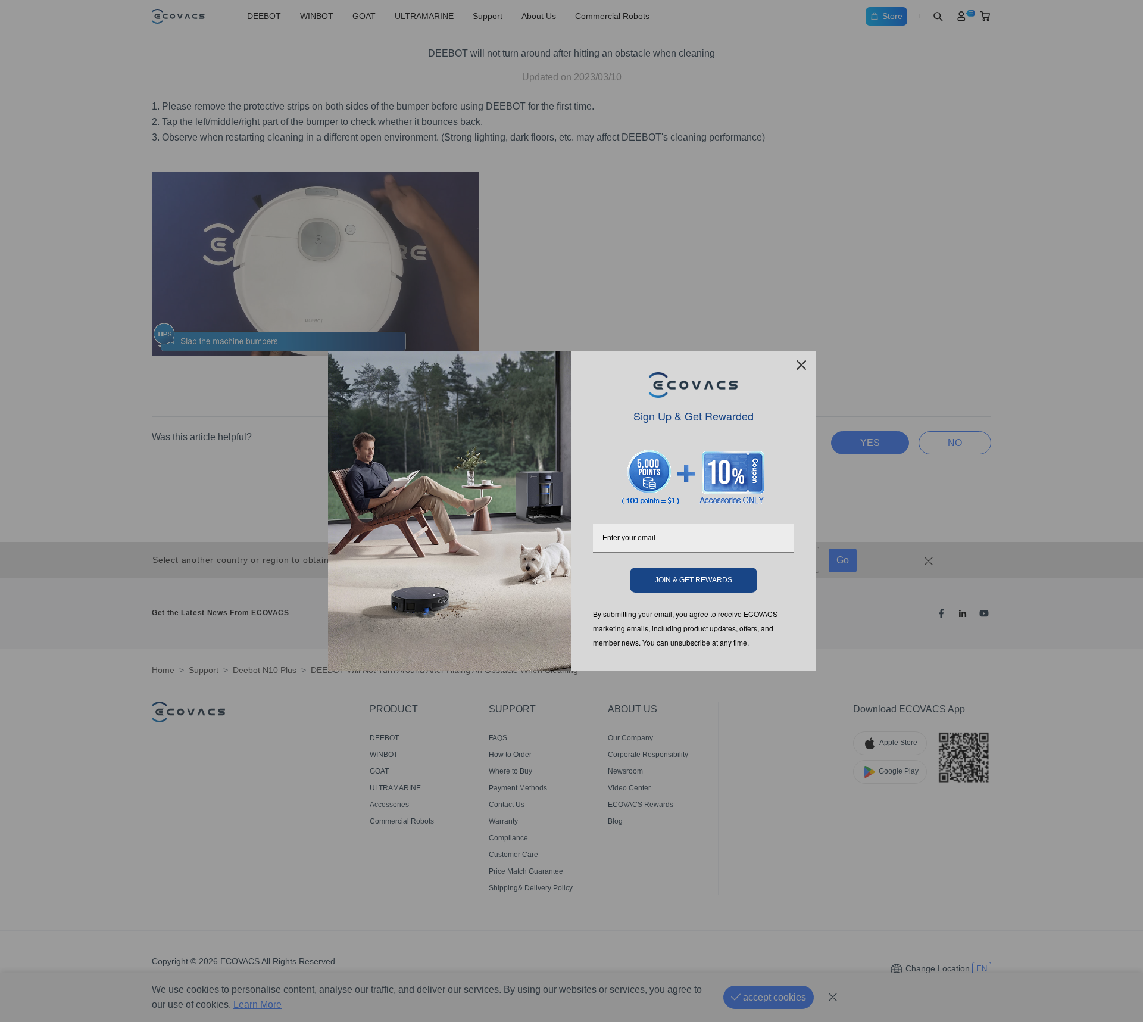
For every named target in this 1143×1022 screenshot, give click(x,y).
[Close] (801, 365)
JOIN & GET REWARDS (693, 580)
